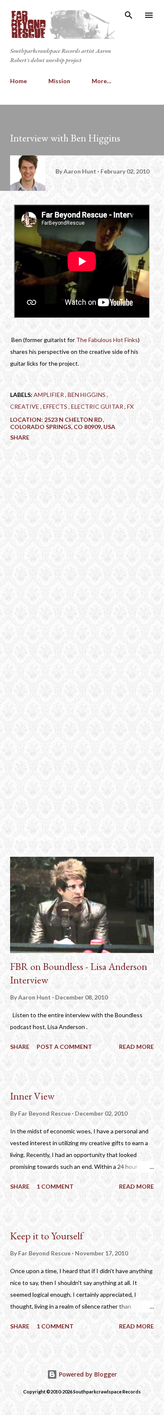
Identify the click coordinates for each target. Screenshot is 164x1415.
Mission (59, 80)
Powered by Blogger (87, 1374)
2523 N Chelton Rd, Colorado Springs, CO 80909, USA (62, 423)
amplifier (49, 394)
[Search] (129, 15)
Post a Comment (64, 1046)
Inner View (32, 1096)
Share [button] (19, 437)
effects (56, 406)
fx (130, 406)
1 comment (55, 1186)
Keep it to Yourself (46, 1235)
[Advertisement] (82, 747)
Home (18, 80)
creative (25, 406)
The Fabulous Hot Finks (107, 339)
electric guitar (97, 406)
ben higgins (87, 394)
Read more (136, 1046)
